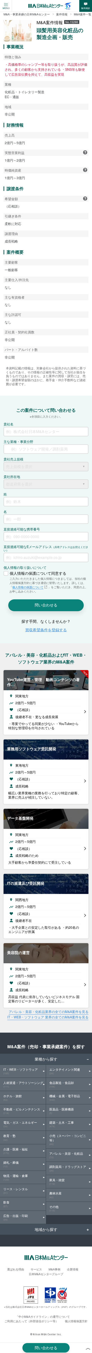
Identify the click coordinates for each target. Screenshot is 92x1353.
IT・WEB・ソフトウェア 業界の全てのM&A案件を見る (47, 1017)
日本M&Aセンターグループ (46, 1274)
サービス (36, 1269)
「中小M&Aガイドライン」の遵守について (43, 1316)
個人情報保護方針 (76, 1321)
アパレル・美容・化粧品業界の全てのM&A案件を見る (48, 1011)
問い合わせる (46, 1347)
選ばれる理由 (15, 1269)
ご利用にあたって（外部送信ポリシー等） (31, 1321)
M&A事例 (54, 1269)
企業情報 (72, 1269)
